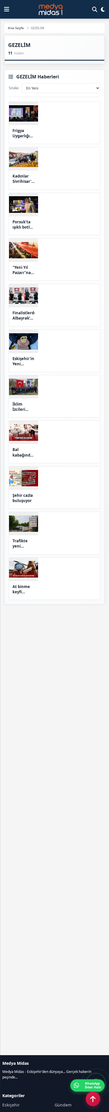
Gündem (63, 1105)
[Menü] (6, 9)
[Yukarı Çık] (93, 1099)
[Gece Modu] (103, 9)
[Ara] (94, 9)
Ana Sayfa (16, 28)
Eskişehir (11, 1105)
